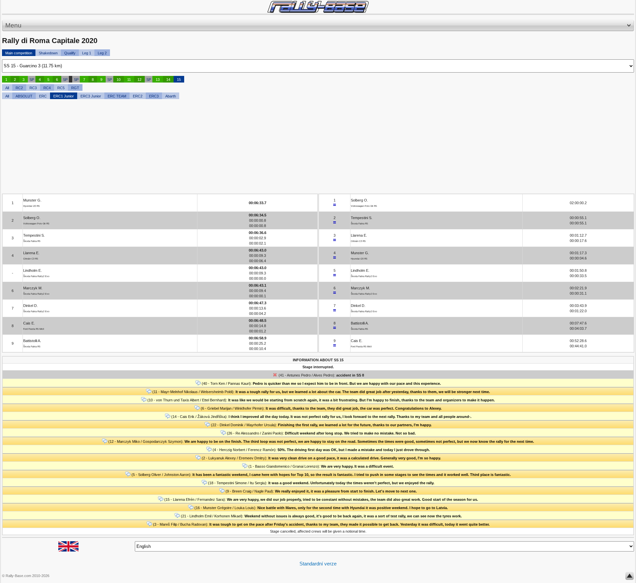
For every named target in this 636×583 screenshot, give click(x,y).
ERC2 (137, 96)
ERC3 (154, 96)
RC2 (19, 88)
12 (139, 80)
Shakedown (48, 53)
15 (179, 80)
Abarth (170, 96)
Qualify (70, 53)
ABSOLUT (24, 96)
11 (129, 80)
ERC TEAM (117, 96)
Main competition (18, 53)
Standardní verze (318, 563)
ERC (43, 96)
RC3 (33, 88)
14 (168, 80)
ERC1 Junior (63, 96)
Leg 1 (86, 53)
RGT (75, 88)
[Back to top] (629, 577)
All (7, 88)
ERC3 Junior (90, 96)
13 (158, 80)
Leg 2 (102, 53)
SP (31, 80)
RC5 (61, 88)
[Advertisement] (200, 147)
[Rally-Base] (318, 7)
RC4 (47, 88)
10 (119, 80)
